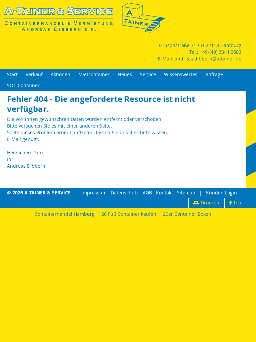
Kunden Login (221, 192)
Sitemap (186, 192)
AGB (147, 192)
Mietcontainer (94, 74)
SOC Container (23, 85)
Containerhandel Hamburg (65, 214)
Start (12, 74)
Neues (125, 74)
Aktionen (60, 74)
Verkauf (34, 74)
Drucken (210, 202)
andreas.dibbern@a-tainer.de (208, 58)
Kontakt (164, 192)
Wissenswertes (180, 74)
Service (148, 74)
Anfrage (214, 74)
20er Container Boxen (187, 214)
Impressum (94, 192)
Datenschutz (125, 192)
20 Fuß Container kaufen (128, 214)
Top (237, 202)
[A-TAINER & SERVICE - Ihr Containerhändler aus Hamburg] (85, 32)
